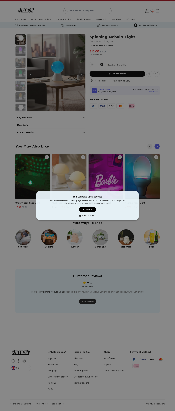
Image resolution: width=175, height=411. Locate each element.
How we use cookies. (102, 203)
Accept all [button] (87, 209)
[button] (87, 216)
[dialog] (87, 205)
